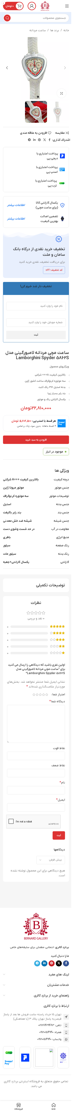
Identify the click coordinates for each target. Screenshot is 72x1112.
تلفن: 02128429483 (49, 1025)
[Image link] (36, 926)
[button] (65, 68)
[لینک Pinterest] (39, 140)
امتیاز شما (58, 694)
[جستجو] (7, 18)
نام (62, 783)
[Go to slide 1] (38, 97)
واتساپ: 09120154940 (49, 1039)
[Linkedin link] (34, 140)
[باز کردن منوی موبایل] (67, 6)
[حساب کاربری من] (32, 6)
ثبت (36, 335)
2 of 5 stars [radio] (43, 694)
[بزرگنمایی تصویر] (61, 93)
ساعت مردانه (37, 30)
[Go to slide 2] (34, 97)
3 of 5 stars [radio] (40, 694)
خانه (66, 30)
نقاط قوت (59, 748)
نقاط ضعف (58, 765)
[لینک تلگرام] (29, 140)
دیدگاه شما (57, 701)
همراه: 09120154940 (50, 1032)
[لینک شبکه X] (44, 140)
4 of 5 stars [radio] (37, 694)
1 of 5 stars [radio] (46, 694)
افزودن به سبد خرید (36, 440)
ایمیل (60, 800)
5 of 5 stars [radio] (33, 694)
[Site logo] (45, 6)
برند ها (54, 30)
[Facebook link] (49, 140)
